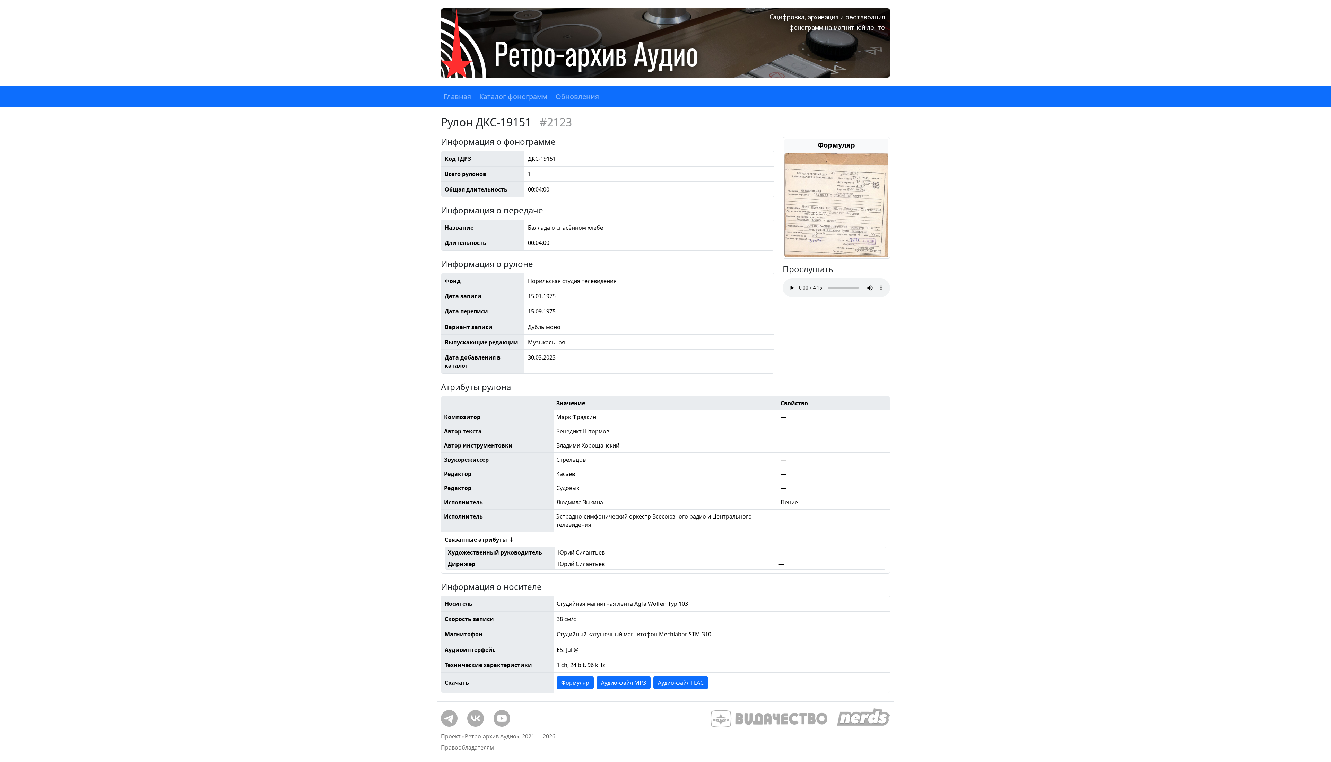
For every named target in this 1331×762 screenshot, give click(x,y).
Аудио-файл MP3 (623, 682)
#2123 (556, 122)
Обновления (577, 96)
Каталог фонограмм (513, 96)
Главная (457, 96)
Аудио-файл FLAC (681, 682)
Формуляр (575, 682)
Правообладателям (467, 747)
